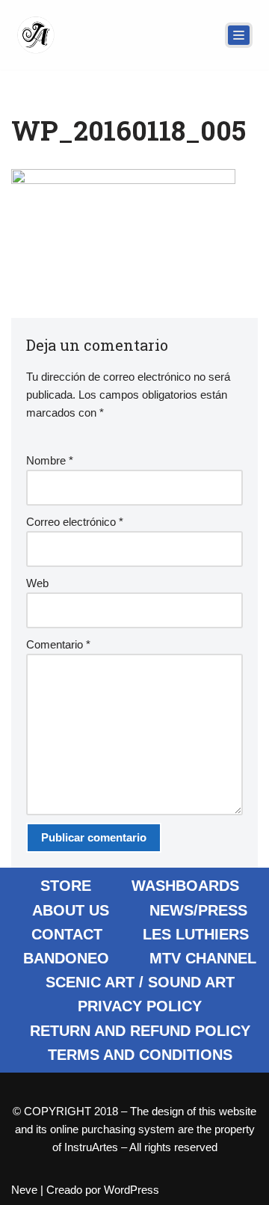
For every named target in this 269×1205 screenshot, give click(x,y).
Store (65, 885)
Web (37, 583)
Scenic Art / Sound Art (140, 982)
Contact (66, 934)
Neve (24, 1189)
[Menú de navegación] (239, 35)
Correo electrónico (74, 521)
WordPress (131, 1189)
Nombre (49, 460)
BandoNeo (66, 958)
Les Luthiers (196, 934)
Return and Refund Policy (140, 1030)
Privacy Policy (140, 1006)
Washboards (185, 885)
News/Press (198, 910)
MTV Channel (202, 958)
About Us (70, 910)
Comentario (58, 644)
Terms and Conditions (140, 1054)
